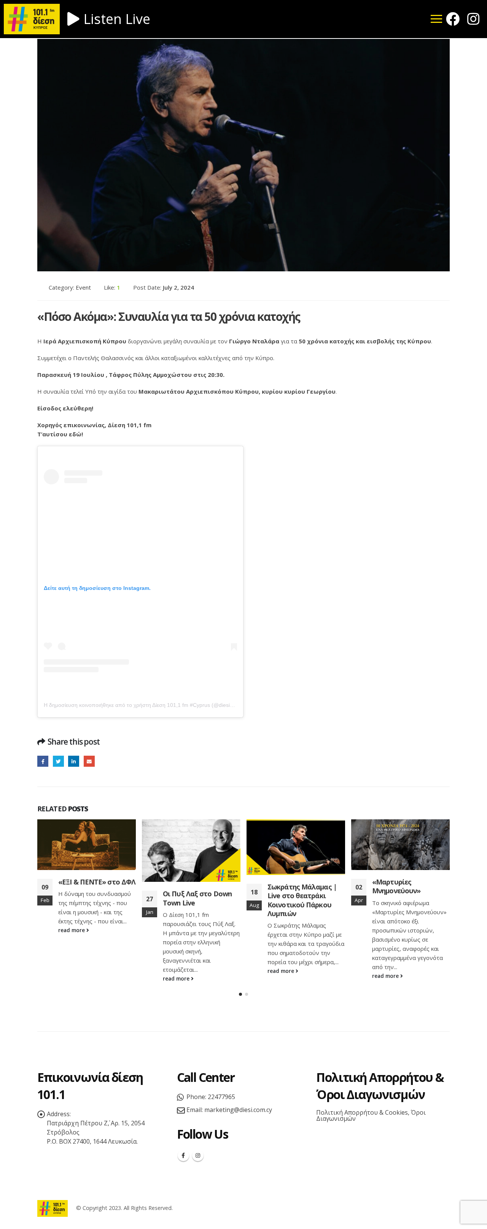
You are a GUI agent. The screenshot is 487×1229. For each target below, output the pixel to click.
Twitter (58, 761)
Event (83, 287)
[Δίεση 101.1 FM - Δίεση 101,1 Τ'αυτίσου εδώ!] (52, 1207)
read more (72, 978)
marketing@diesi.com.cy (238, 1110)
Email (89, 761)
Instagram (198, 1155)
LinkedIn (73, 761)
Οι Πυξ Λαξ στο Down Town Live (92, 898)
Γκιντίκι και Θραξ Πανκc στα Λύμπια (410, 886)
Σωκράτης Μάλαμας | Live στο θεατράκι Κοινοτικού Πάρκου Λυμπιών (197, 900)
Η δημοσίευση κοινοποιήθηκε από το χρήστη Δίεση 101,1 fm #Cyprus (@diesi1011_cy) (148, 705)
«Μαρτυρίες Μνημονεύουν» (291, 886)
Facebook (42, 761)
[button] (240, 994)
